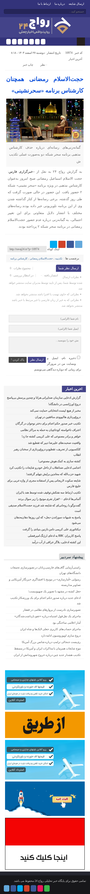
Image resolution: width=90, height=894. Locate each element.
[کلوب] (43, 41)
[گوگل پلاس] (26, 41)
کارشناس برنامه (18, 258)
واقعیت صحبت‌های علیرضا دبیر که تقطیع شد (54, 442)
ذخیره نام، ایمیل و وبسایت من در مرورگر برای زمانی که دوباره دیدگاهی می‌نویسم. (57, 363)
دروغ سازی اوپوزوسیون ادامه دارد (61, 635)
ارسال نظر (36, 359)
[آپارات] (37, 41)
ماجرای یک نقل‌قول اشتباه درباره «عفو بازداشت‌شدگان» (47, 616)
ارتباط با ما (44, 3)
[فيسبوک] (14, 41)
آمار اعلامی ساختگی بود (66, 622)
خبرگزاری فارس (21, 171)
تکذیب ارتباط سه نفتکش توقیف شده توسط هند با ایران (48, 492)
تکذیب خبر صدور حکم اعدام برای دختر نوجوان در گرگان (48, 423)
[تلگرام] (8, 41)
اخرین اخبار (74, 389)
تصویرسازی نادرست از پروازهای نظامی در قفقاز (52, 609)
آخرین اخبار (75, 59)
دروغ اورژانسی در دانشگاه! (64, 404)
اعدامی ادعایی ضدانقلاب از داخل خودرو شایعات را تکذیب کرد (45, 467)
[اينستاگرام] (31, 41)
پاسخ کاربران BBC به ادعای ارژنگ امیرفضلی (54, 535)
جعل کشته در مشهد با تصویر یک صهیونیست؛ (54, 591)
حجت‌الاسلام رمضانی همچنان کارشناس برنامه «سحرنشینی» (44, 85)
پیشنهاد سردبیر (71, 557)
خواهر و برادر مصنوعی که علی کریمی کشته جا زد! (51, 436)
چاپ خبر (28, 64)
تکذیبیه (58, 258)
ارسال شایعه (76, 3)
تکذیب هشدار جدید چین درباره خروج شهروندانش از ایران (47, 655)
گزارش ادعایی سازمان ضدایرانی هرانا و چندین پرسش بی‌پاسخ (43, 397)
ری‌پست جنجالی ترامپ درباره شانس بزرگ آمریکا (51, 642)
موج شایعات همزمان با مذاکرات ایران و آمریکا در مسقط (47, 648)
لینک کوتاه (53, 249)
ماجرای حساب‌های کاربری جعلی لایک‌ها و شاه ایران (50, 629)
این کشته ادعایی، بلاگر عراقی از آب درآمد (56, 542)
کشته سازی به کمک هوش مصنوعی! (59, 461)
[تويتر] (20, 41)
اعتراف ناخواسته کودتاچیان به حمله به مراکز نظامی (50, 430)
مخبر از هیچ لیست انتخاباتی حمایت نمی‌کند (55, 410)
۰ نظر (43, 64)
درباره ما (59, 3)
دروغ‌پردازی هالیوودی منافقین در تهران (58, 417)
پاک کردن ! (17, 359)
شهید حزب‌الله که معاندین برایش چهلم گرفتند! (53, 474)
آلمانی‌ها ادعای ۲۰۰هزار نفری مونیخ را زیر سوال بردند (49, 499)
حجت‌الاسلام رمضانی (41, 258)
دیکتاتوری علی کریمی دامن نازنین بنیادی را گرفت (52, 529)
